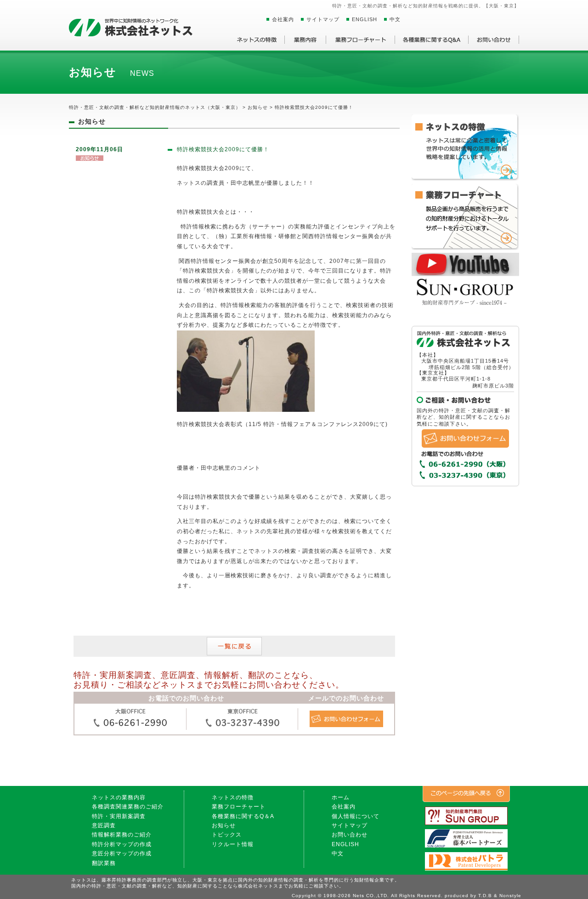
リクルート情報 (233, 844)
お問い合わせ (350, 834)
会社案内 (283, 19)
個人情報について (355, 816)
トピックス (227, 834)
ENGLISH (364, 19)
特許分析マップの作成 (122, 844)
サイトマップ (322, 19)
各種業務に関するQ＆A (243, 816)
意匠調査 (104, 825)
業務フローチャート (239, 806)
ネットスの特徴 (233, 797)
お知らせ (224, 825)
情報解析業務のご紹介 (122, 834)
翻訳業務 (104, 863)
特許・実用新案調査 (119, 816)
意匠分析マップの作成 (122, 853)
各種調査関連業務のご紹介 (128, 806)
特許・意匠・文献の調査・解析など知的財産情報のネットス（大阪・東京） (155, 107)
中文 (395, 19)
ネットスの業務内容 (119, 797)
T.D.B (485, 895)
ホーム (341, 797)
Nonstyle (510, 895)
